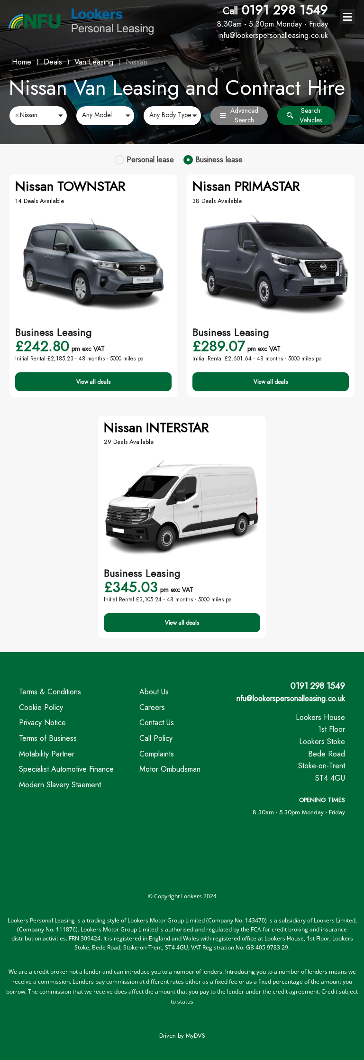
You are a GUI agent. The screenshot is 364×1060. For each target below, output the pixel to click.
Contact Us (156, 722)
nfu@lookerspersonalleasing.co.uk (291, 698)
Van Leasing (93, 61)
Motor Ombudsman (169, 769)
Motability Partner (46, 753)
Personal (150, 159)
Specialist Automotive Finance (66, 769)
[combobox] (38, 115)
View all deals (93, 382)
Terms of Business (48, 738)
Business (219, 159)
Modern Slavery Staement (60, 784)
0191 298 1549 (272, 15)
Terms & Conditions (50, 691)
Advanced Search (244, 115)
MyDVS (195, 1035)
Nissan (136, 61)
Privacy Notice (42, 722)
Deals (53, 61)
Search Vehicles (311, 115)
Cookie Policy (41, 707)
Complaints (156, 753)
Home (21, 61)
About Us (154, 691)
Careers (152, 707)
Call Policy (156, 738)
